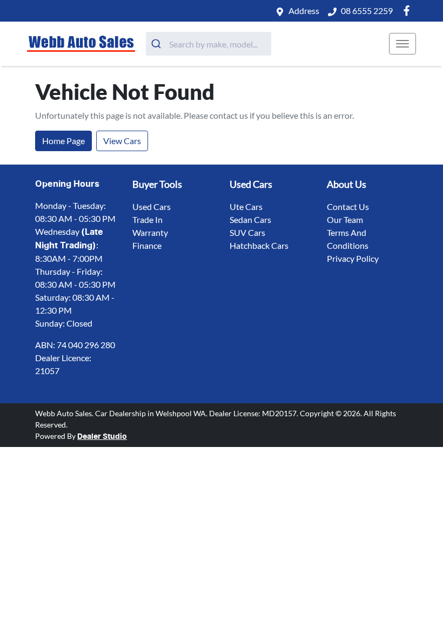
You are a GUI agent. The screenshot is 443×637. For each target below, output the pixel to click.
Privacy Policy (353, 258)
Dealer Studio (102, 437)
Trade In (147, 219)
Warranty (150, 232)
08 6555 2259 (367, 10)
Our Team (345, 219)
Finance (147, 245)
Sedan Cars (250, 219)
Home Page (63, 140)
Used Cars (151, 206)
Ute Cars (246, 206)
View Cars (122, 140)
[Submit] (157, 44)
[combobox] (208, 44)
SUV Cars (247, 232)
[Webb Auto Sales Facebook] (408, 10)
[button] (402, 44)
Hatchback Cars (259, 245)
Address (303, 10)
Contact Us (348, 206)
